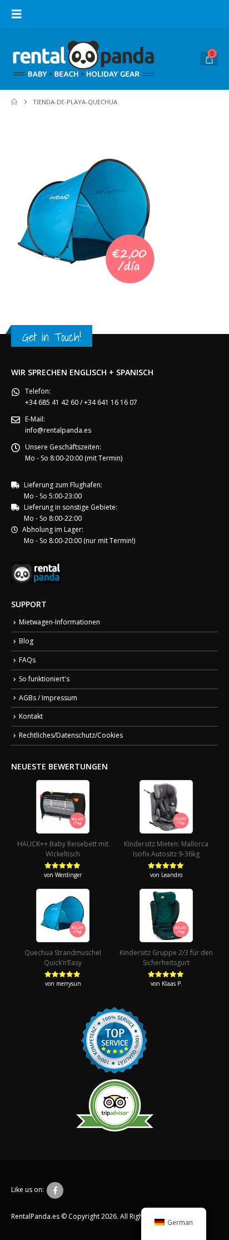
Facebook (55, 1190)
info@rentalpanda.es (58, 430)
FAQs (27, 660)
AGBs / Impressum (48, 698)
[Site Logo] (83, 59)
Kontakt (31, 716)
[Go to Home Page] (14, 102)
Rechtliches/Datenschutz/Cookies (71, 735)
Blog (26, 641)
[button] (20, 13)
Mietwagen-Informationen (59, 622)
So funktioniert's (44, 679)
